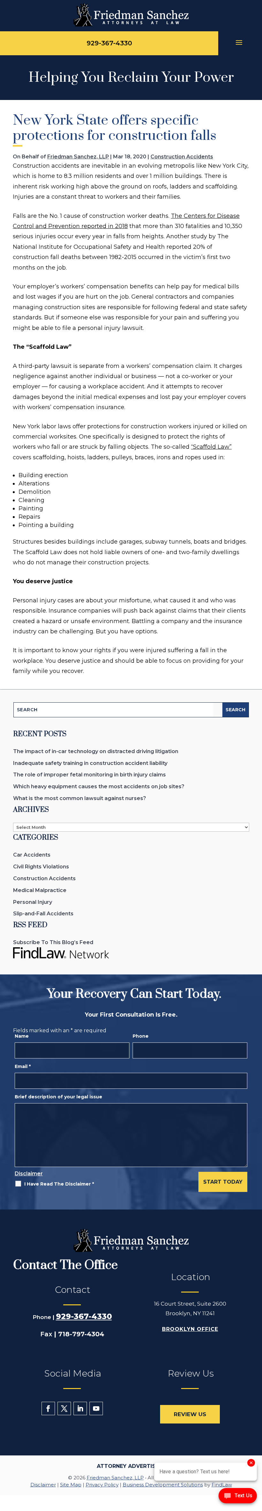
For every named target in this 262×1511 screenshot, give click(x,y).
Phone (141, 1036)
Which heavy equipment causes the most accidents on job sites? (98, 786)
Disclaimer (29, 1174)
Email (23, 1066)
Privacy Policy (102, 1485)
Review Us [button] (190, 1414)
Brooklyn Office (190, 1329)
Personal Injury (32, 902)
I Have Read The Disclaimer (59, 1184)
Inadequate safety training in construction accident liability (90, 763)
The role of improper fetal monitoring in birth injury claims (89, 775)
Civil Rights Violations (41, 867)
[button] (240, 43)
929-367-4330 (109, 43)
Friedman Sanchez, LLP (78, 157)
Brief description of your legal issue (58, 1097)
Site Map (70, 1485)
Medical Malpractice (39, 890)
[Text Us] (237, 1497)
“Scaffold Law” (211, 446)
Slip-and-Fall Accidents (43, 914)
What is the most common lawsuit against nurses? (79, 798)
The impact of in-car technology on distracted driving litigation (95, 751)
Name (22, 1036)
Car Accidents (31, 855)
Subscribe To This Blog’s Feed (53, 942)
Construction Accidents (181, 157)
